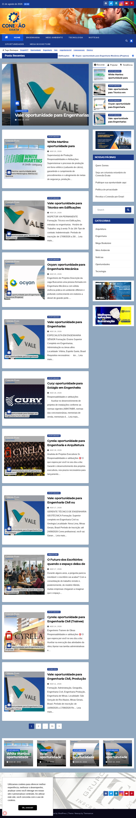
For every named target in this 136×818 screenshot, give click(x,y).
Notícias (94, 37)
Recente (101, 65)
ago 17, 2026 (56, 508)
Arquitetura (53, 554)
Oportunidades (14, 44)
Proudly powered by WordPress (54, 813)
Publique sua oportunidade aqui (110, 182)
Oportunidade (36, 50)
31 (52, 726)
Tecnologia (76, 37)
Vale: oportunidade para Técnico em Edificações (51, 759)
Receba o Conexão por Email (109, 197)
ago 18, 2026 (15, 120)
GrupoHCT (24, 50)
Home (17, 37)
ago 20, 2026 (56, 151)
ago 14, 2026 (56, 626)
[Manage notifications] (5, 813)
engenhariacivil (65, 50)
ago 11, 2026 (55, 684)
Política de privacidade (106, 189)
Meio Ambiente (54, 37)
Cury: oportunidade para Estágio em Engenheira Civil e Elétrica (65, 388)
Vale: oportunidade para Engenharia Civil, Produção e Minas (66, 679)
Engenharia (33, 37)
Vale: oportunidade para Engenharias (43, 115)
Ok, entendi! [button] (27, 808)
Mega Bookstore (40, 44)
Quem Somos (102, 165)
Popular (114, 65)
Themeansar (88, 813)
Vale (55, 50)
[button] (127, 41)
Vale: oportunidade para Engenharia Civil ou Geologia (64, 502)
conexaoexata (79, 50)
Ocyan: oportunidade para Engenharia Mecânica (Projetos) (66, 269)
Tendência (127, 65)
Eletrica (90, 50)
